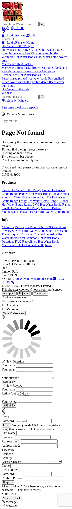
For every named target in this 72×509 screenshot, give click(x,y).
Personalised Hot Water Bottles (22, 75)
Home (30, 42)
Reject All (24, 293)
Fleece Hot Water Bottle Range (21, 190)
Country (7, 458)
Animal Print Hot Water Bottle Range (36, 195)
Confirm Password (13, 478)
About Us (8, 227)
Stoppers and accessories (17, 211)
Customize (40, 293)
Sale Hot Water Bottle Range (52, 211)
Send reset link (12, 498)
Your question (10, 378)
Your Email (9, 493)
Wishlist (7, 93)
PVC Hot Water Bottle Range (51, 204)
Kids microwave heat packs (37, 71)
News (48, 245)
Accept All (9, 293)
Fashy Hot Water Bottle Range (38, 201)
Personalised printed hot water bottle (24, 78)
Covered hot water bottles (47, 49)
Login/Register (15, 35)
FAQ (18, 241)
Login (6, 425)
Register (8, 482)
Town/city (8, 449)
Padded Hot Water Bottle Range (39, 193)
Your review (9, 401)
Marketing (12, 309)
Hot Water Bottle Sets (15, 89)
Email (5, 416)
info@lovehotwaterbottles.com (33, 278)
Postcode (7, 454)
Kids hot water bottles (44, 53)
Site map (17, 230)
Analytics (12, 305)
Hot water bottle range (16, 49)
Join (33, 35)
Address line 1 (11, 441)
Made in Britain (51, 208)
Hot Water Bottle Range (18, 46)
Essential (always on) (19, 301)
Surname (7, 437)
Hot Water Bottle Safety (39, 230)
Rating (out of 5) (12, 393)
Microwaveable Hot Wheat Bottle (23, 245)
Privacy (6, 230)
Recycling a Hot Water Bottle (40, 241)
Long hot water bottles (16, 53)
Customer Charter (32, 234)
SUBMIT (8, 381)
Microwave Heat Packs (17, 64)
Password (8, 421)
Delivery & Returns (27, 227)
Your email (8, 369)
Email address (10, 469)
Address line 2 (11, 445)
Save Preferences (13, 313)
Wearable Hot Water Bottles (19, 57)
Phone (6, 465)
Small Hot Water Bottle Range (21, 208)
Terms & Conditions (53, 227)
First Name (9, 433)
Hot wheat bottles (43, 67)
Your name (8, 365)
